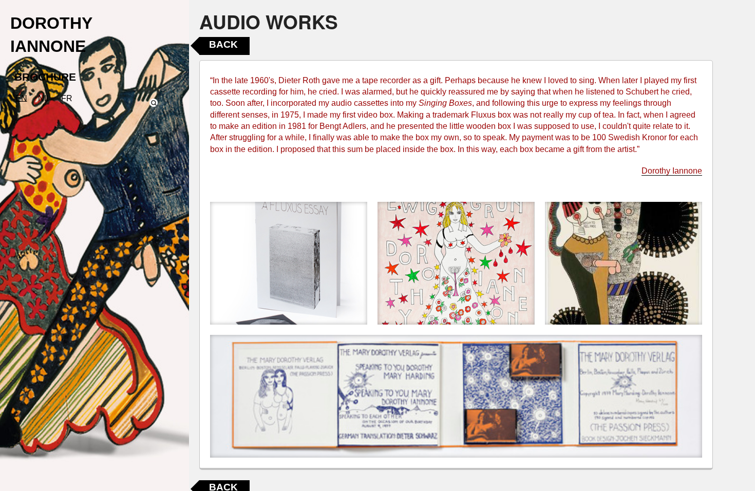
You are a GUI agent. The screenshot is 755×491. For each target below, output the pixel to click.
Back (223, 44)
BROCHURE (45, 77)
